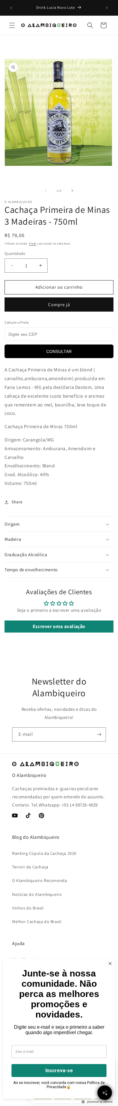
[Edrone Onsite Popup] (59, 553)
